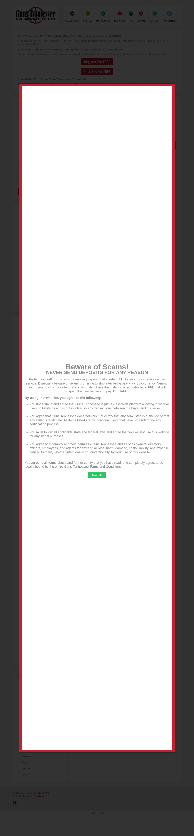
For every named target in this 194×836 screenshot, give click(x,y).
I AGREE (97, 475)
